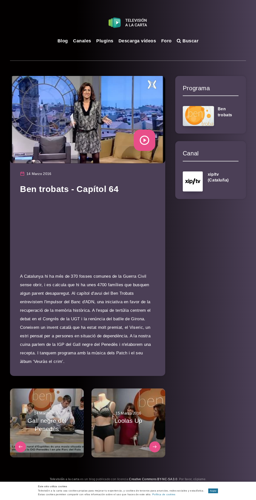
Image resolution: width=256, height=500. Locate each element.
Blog (63, 40)
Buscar (189, 40)
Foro (166, 40)
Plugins (105, 40)
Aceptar (213, 491)
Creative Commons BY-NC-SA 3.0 (153, 479)
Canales (82, 40)
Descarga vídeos (137, 40)
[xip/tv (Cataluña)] (193, 181)
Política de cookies (164, 494)
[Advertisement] (87, 237)
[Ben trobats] (198, 116)
